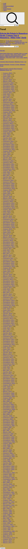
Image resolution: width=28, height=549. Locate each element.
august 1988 (7, 513)
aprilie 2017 (7, 255)
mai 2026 (6, 78)
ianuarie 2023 (8, 143)
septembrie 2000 (9, 479)
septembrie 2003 (9, 472)
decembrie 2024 (9, 105)
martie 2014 (7, 315)
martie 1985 (7, 521)
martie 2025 (7, 100)
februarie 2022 (8, 161)
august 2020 (7, 190)
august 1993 (7, 500)
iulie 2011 (6, 367)
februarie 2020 (8, 200)
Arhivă (5, 10)
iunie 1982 (7, 529)
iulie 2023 (6, 133)
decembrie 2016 (9, 261)
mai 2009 (6, 401)
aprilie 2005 (7, 463)
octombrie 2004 (8, 469)
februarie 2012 (8, 355)
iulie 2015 (6, 289)
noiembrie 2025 (8, 87)
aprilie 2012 (7, 352)
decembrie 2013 (9, 320)
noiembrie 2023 (8, 126)
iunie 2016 (7, 271)
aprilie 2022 (7, 157)
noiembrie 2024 (8, 107)
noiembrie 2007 (8, 422)
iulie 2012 (6, 347)
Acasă (4, 3)
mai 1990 (6, 508)
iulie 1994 (6, 498)
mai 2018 (6, 234)
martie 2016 (7, 276)
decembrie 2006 (9, 437)
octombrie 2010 (8, 381)
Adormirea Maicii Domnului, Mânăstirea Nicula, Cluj (13, 61)
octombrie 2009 (8, 394)
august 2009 (7, 398)
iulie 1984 (6, 523)
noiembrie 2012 (8, 341)
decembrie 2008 (9, 406)
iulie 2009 (6, 399)
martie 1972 (7, 542)
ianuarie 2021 (8, 182)
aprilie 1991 (7, 507)
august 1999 (7, 487)
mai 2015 (6, 292)
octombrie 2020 (8, 187)
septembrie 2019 (9, 208)
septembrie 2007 (9, 425)
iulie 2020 (6, 191)
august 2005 (7, 458)
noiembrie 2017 (8, 243)
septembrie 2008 (9, 409)
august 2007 (7, 427)
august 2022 (7, 151)
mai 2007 (6, 430)
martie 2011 (7, 373)
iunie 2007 (7, 429)
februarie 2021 (8, 180)
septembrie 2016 (9, 266)
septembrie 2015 (9, 286)
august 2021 (7, 170)
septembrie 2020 (9, 188)
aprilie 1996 (7, 495)
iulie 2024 (6, 113)
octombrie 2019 (8, 206)
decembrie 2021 (9, 164)
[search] (12, 18)
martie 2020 (7, 198)
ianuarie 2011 (8, 377)
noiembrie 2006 (8, 438)
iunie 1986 (7, 520)
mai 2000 (6, 482)
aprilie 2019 (7, 216)
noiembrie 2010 (8, 380)
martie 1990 (7, 510)
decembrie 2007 (9, 420)
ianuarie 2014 (8, 318)
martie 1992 (7, 503)
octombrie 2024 (8, 109)
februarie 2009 (8, 404)
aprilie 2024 (7, 118)
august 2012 (7, 346)
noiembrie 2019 (8, 204)
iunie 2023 (7, 135)
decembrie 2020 (9, 183)
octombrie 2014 (8, 303)
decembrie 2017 (9, 242)
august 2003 (7, 474)
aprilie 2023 (7, 138)
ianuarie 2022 (8, 162)
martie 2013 (7, 334)
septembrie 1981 (9, 531)
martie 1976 (7, 541)
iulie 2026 (6, 74)
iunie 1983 (7, 528)
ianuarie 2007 (8, 435)
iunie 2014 (7, 310)
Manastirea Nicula (16, 43)
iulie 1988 (6, 515)
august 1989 (7, 511)
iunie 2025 (7, 96)
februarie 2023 (8, 141)
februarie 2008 (8, 417)
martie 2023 (7, 139)
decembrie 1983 (9, 526)
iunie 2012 (7, 349)
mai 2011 (6, 370)
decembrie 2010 (9, 378)
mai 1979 (6, 536)
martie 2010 (7, 391)
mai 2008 (6, 414)
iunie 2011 (7, 368)
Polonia (2, 45)
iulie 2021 (6, 172)
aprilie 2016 (7, 274)
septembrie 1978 (9, 537)
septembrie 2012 (9, 344)
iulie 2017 (6, 250)
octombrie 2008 (8, 407)
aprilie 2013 (7, 333)
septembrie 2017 (9, 247)
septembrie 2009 (9, 396)
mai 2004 (6, 471)
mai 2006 (6, 448)
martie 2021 (7, 178)
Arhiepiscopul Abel (19, 42)
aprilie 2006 (7, 450)
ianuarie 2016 (8, 279)
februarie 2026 (8, 83)
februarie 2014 (8, 316)
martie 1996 (7, 497)
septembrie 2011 (9, 364)
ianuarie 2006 (8, 453)
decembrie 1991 (9, 505)
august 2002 (7, 476)
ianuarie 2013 (8, 338)
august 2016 (7, 268)
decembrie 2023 (9, 125)
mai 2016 (6, 273)
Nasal (23, 43)
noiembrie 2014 (8, 302)
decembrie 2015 (9, 281)
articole (7, 42)
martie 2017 (7, 256)
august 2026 (7, 73)
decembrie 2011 (9, 359)
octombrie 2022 (8, 148)
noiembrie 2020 (8, 185)
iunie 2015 (7, 290)
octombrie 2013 (8, 323)
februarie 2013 (8, 336)
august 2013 (7, 326)
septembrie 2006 (9, 442)
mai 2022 (6, 156)
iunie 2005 (7, 461)
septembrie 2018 (9, 227)
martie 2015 (7, 295)
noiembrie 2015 (8, 282)
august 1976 (7, 539)
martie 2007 (7, 432)
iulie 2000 (6, 481)
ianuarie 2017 (8, 260)
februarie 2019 (8, 219)
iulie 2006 (6, 445)
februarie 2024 (8, 122)
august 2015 (7, 287)
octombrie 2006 (8, 440)
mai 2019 (6, 214)
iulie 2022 (6, 152)
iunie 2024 (7, 115)
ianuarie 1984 (8, 524)
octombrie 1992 (8, 502)
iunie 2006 (7, 446)
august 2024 (7, 112)
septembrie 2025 (9, 91)
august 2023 (7, 131)
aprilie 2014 (7, 313)
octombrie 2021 (8, 167)
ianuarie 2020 (8, 201)
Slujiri (4, 4)
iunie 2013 (7, 329)
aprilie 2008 (7, 416)
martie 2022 (7, 159)
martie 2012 (7, 354)
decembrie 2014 (9, 300)
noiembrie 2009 (8, 393)
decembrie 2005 (9, 455)
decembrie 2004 (9, 466)
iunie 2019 (7, 213)
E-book (5, 7)
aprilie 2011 (7, 372)
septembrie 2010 (9, 383)
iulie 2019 (6, 211)
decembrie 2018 (9, 222)
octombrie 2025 (8, 89)
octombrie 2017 (8, 245)
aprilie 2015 (7, 294)
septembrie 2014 (9, 305)
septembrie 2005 (9, 456)
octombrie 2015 (8, 284)
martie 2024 (7, 120)
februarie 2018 (8, 238)
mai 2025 (6, 97)
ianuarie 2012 (8, 357)
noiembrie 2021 (8, 165)
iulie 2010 (6, 386)
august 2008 (7, 411)
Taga (5, 45)
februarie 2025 (8, 102)
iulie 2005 (6, 459)
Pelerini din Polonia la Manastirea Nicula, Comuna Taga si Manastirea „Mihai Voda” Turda (14, 35)
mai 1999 (6, 489)
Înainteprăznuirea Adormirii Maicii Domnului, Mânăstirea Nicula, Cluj (11, 69)
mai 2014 (6, 312)
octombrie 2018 (8, 226)
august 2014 (7, 307)
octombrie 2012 (8, 342)
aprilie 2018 (7, 235)
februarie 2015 (8, 297)
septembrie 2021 (9, 169)
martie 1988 (7, 516)
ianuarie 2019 (8, 221)
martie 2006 (7, 451)
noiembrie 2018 (8, 224)
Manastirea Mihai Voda (5, 43)
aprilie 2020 (7, 196)
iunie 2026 (7, 76)
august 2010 (7, 385)
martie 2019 (7, 217)
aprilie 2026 (7, 79)
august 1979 (7, 534)
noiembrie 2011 (8, 360)
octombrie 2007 (8, 424)
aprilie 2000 (7, 484)
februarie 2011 (8, 375)
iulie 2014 (6, 308)
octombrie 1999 (8, 485)
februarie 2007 (8, 433)
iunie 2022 (7, 154)
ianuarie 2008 (8, 419)
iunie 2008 (7, 412)
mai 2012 (6, 351)
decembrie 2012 (9, 339)
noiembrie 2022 (8, 146)
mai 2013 (6, 331)
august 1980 (7, 533)
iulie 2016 (6, 269)
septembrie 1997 (9, 494)
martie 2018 (7, 237)
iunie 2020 (7, 193)
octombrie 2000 (8, 477)
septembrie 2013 (9, 325)
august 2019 (7, 209)
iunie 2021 (7, 174)
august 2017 (7, 248)
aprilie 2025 (7, 99)
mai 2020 (6, 195)
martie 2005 (7, 464)
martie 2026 (7, 81)
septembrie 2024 (9, 110)
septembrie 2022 (9, 149)
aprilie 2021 (7, 177)
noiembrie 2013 (8, 321)
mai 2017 (6, 253)
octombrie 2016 (8, 264)
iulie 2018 (6, 230)
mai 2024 (6, 117)
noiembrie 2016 (8, 263)
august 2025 (7, 92)
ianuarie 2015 (8, 299)
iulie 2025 (6, 94)
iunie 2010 (7, 388)
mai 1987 (6, 518)
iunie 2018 (7, 232)
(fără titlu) (2, 50)
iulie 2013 (6, 328)
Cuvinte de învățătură (8, 6)
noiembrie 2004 (8, 468)
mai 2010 (6, 390)
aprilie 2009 (7, 403)
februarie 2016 (8, 277)
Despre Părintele (7, 9)
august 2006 (7, 443)
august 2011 (7, 365)
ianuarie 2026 (8, 84)
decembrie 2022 (9, 144)
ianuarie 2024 (8, 123)
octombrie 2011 (8, 362)
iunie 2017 (7, 251)
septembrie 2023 (9, 130)
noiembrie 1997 (8, 492)
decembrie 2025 (9, 86)
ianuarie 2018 (8, 240)
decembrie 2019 (9, 203)
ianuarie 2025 (8, 104)
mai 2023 (6, 136)
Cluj (26, 42)
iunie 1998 (7, 490)
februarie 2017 (8, 258)
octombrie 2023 (8, 128)
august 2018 (7, 229)
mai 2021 (6, 175)
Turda (8, 45)
